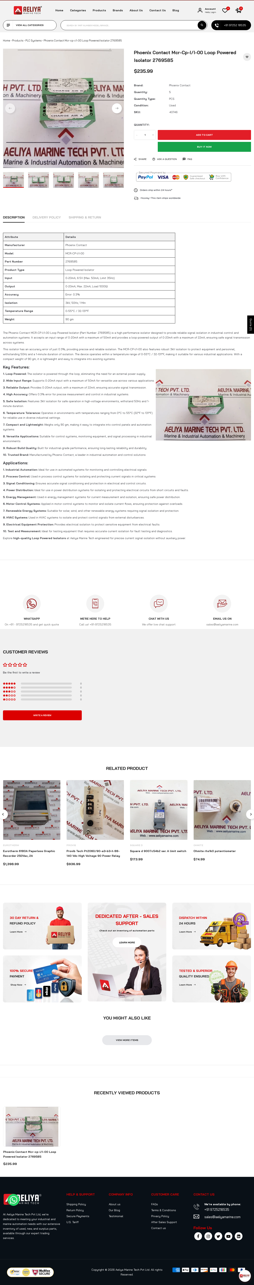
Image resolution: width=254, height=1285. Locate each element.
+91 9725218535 (216, 1209)
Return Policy (75, 1210)
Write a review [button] (42, 715)
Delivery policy (47, 217)
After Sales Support (164, 1222)
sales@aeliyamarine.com (222, 1217)
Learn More (16, 931)
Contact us (157, 10)
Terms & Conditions (163, 1210)
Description (14, 217)
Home (59, 10)
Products (99, 10)
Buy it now (204, 146)
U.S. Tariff (72, 1222)
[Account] (200, 10)
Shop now (16, 984)
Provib (71, 845)
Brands (118, 10)
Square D (136, 845)
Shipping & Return (85, 217)
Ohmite (198, 845)
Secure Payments (77, 1216)
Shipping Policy (76, 1204)
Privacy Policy (160, 1216)
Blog (175, 10)
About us (136, 10)
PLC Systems (33, 40)
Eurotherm (11, 845)
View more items (127, 1040)
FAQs (154, 1204)
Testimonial (116, 1216)
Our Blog (114, 1210)
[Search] (202, 25)
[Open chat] (245, 1276)
